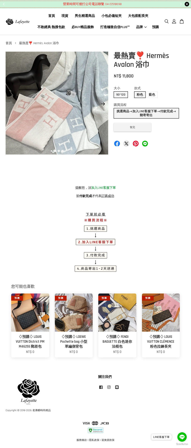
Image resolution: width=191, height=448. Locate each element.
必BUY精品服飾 (83, 27)
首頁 (51, 16)
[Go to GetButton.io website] (182, 444)
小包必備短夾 (111, 16)
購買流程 (120, 105)
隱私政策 (94, 440)
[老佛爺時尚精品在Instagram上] (109, 389)
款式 (137, 88)
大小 (117, 88)
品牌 (139, 27)
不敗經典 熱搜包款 (51, 27)
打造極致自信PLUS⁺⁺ (115, 27)
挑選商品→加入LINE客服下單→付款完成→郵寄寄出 (146, 113)
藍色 (152, 95)
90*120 (120, 95)
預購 (155, 27)
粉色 (140, 95)
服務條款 (81, 440)
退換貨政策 (108, 440)
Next (103, 104)
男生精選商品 (85, 16)
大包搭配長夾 (138, 16)
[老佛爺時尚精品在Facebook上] (101, 389)
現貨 (65, 16)
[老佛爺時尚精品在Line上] (117, 389)
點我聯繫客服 (118, 4)
